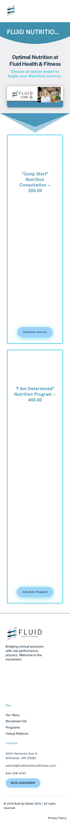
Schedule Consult (35, 332)
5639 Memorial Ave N (21, 753)
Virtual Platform (17, 734)
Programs (13, 727)
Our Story (13, 715)
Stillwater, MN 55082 (21, 758)
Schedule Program (35, 591)
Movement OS (16, 721)
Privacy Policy (57, 818)
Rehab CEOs (33, 803)
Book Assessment (23, 783)
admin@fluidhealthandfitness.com (31, 765)
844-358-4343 (16, 773)
